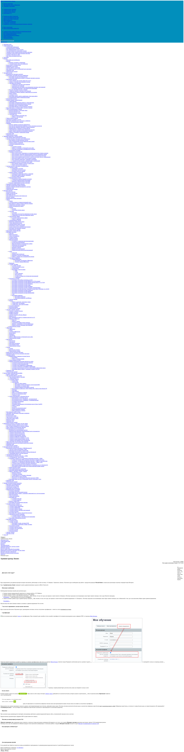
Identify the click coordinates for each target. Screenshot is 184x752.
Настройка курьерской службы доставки (22, 524)
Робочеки (14, 389)
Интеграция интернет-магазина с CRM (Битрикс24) (19, 448)
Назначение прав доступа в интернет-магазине (17, 353)
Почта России (18, 274)
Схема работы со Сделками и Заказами (21, 475)
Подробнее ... (6, 601)
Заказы (8, 199)
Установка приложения (18, 401)
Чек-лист (11, 233)
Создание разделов (13, 511)
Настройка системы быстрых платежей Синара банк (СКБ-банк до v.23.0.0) (30, 289)
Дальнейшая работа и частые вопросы (18, 453)
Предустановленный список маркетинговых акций (21, 141)
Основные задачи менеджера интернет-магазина (18, 53)
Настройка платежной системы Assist (21, 285)
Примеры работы (10, 355)
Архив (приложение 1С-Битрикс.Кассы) (19, 396)
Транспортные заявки (14, 216)
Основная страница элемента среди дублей (17, 424)
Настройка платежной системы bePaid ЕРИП (23, 292)
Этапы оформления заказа (15, 223)
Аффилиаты (9, 327)
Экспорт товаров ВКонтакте (22, 261)
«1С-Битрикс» (20, 747)
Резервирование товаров (15, 113)
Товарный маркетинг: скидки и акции (12, 136)
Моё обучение (93, 616)
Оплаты (11, 207)
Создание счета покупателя (16, 528)
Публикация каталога (11, 98)
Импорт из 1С (12, 316)
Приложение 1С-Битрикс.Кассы (20, 397)
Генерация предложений (18, 85)
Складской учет (13, 114)
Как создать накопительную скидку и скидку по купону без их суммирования (31, 157)
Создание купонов (16, 146)
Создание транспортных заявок (20, 217)
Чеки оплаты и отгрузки (12, 417)
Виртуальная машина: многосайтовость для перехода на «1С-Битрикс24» (30, 465)
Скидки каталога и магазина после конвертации (18, 138)
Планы (11, 330)
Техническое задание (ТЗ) (12, 487)
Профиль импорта (13, 313)
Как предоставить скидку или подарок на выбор (24, 158)
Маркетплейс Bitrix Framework (10, 18)
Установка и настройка (9, 6)
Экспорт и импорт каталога (16, 311)
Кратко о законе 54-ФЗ (11, 374)
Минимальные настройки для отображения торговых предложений (28, 87)
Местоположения (13, 239)
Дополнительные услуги (18, 267)
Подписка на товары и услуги (13, 119)
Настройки (14, 357)
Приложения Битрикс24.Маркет (11, 35)
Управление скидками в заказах (17, 204)
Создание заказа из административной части (20, 202)
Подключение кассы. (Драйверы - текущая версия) (24, 399)
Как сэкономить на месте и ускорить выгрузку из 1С (22, 317)
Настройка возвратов (17, 295)
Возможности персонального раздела (18, 430)
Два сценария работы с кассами (14, 375)
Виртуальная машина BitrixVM (11, 28)
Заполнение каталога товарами (16, 514)
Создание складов (13, 529)
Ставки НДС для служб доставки (20, 304)
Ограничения (15, 268)
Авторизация (4, 42)
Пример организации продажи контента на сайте (21, 361)
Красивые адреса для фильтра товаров (18, 105)
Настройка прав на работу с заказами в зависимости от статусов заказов (27, 493)
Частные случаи (10, 533)
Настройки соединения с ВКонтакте (24, 260)
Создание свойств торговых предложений (19, 510)
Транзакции (12, 335)
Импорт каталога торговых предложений (22, 325)
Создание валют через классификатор (18, 63)
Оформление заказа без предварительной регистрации (19, 443)
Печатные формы (13, 307)
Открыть (3, 537)
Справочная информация (12, 47)
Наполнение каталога (11, 79)
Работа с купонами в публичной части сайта (23, 148)
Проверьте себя (10, 70)
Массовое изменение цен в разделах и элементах (18, 120)
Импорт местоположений (18, 248)
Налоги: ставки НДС (14, 501)
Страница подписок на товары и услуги (19, 437)
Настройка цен (13, 497)
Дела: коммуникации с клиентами (17, 468)
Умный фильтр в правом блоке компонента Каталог (22, 129)
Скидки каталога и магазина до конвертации (17, 166)
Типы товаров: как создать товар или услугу (20, 80)
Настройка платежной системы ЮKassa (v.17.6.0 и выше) (26, 281)
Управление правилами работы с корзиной (22, 173)
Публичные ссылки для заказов (17, 225)
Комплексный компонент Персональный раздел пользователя (24, 431)
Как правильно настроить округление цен (16, 195)
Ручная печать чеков (11, 415)
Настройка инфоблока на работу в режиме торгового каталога (24, 78)
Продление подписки (14, 343)
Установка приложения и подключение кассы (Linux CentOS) (27, 404)
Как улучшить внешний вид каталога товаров (17, 426)
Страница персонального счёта (17, 432)
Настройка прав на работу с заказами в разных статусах (25, 369)
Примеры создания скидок (15, 151)
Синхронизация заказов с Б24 (13, 454)
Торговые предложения (15, 83)
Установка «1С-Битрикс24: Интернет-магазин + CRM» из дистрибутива (29, 461)
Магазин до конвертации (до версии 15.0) (88, 723)
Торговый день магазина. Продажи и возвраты (17, 413)
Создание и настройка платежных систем (22, 279)
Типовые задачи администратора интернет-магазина (19, 52)
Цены (10, 251)
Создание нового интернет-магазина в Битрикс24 (24, 463)
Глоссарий (6, 57)
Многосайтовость (7, 20)
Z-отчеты (14, 406)
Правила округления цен (18, 254)
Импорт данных (16, 321)
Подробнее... (6, 597)
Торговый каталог (7, 72)
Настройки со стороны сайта (22, 386)
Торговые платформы (14, 258)
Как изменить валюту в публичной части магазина (18, 69)
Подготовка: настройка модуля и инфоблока (17, 75)
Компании (11, 263)
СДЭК (16, 272)
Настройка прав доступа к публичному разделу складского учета (25, 479)
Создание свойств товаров (15, 509)
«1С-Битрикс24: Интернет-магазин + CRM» (17, 455)
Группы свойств (13, 237)
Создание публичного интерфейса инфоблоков (23, 366)
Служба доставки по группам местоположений (26, 276)
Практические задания (11, 71)
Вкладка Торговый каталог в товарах (18, 89)
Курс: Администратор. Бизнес (8, 1)
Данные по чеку (16, 395)
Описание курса (7, 44)
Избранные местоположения (19, 245)
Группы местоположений (18, 242)
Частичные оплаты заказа (18, 210)
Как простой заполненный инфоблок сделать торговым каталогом (25, 126)
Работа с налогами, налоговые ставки (21, 301)
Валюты (5, 58)
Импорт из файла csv (14, 318)
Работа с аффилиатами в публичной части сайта (21, 336)
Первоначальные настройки (13, 489)
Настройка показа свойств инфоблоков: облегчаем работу (23, 96)
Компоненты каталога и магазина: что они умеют (15, 423)
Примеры (8, 123)
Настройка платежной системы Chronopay (22, 290)
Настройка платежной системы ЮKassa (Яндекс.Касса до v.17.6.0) (28, 282)
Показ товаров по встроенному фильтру (16, 427)
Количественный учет (14, 111)
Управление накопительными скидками (22, 179)
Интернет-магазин (8, 190)
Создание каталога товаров (13, 503)
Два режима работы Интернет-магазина (16, 137)
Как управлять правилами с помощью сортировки (24, 159)
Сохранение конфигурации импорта (21, 322)
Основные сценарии (17, 474)
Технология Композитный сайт (11, 17)
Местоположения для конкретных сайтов (22, 243)
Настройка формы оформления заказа (18, 470)
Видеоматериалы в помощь (13, 48)
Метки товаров (13, 93)
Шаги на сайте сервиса (20, 383)
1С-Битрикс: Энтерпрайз (9, 22)
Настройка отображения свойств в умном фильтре (21, 102)
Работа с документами (17, 116)
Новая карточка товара (14, 467)
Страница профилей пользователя (17, 436)
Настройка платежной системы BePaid (21, 291)
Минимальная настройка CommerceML (18, 450)
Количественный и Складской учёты (18, 110)
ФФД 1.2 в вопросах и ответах (19, 392)
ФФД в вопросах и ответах (18, 410)
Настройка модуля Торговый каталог (18, 492)
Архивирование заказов (15, 220)
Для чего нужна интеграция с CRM (18, 449)
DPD (16, 270)
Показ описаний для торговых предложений (17, 441)
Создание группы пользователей (20, 364)
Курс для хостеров (7, 27)
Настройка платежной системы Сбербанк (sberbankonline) (26, 287)
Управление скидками (17, 168)
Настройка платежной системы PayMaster (22, 286)
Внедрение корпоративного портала (12, 32)
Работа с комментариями (18, 358)
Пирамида (11, 334)
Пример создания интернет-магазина (12, 483)
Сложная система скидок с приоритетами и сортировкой (26, 160)
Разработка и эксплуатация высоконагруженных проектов (17, 24)
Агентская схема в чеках (12, 418)
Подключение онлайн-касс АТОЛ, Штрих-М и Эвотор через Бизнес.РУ (29, 388)
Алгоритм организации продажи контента (22, 362)
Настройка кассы (16, 402)
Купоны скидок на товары (18, 171)
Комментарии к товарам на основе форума (19, 128)
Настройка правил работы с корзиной (21, 175)
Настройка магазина (11, 232)
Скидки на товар (13, 167)
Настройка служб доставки (18, 269)
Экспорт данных (10, 532)
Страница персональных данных (17, 435)
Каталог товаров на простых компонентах (19, 124)
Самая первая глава (8, 45)
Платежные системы (14, 278)
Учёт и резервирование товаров (14, 109)
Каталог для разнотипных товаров (14, 122)
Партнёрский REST (8, 38)
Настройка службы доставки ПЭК (20, 523)
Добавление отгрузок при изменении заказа (23, 215)
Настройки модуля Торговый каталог (18, 76)
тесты (19, 616)
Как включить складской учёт (19, 115)
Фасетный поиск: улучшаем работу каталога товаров (19, 107)
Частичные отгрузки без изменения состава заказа (24, 214)
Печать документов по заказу (16, 206)
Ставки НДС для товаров (18, 303)
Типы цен (14, 252)
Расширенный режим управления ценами (19, 97)
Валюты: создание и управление (17, 62)
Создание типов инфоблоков (16, 506)
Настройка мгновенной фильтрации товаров (20, 104)
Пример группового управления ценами (19, 132)
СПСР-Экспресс (19, 273)
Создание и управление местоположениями (23, 241)
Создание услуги (13, 94)
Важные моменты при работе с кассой (24, 387)
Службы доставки (13, 264)
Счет (13, 294)
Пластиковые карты (14, 344)
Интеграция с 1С (7, 13)
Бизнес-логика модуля (11, 193)
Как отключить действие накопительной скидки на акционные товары (29, 154)
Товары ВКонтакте (16, 259)
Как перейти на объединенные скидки (18, 140)
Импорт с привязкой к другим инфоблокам (22, 323)
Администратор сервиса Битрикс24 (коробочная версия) (17, 31)
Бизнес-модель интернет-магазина (14, 352)
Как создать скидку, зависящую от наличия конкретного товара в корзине (30, 153)
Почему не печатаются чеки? (19, 393)
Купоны (11, 145)
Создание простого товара (18, 515)
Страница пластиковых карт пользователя (19, 440)
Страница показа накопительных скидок (19, 439)
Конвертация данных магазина (13, 198)
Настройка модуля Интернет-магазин (18, 502)
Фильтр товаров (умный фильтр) (14, 100)
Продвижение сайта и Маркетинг (11, 5)
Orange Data (15, 380)
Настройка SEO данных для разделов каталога (20, 512)
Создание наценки (16, 499)
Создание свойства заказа (15, 527)
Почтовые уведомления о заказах (17, 228)
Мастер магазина (13, 234)
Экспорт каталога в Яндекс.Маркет (18, 314)
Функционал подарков (14, 150)
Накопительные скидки (15, 177)
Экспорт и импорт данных (12, 309)
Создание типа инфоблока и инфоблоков (22, 365)
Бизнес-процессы (7, 36)
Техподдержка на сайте (15, 360)
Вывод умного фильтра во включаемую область (21, 131)
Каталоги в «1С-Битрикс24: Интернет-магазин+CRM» (25, 477)
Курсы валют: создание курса (13, 65)
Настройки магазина (11, 519)
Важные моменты (16, 472)
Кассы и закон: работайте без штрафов (12, 373)
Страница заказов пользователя (17, 433)
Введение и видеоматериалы (13, 484)
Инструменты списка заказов (19, 476)
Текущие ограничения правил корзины (16, 185)
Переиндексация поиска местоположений (22, 250)
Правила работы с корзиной (16, 142)
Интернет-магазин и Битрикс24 (11, 446)
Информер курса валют (12, 66)
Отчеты (8, 347)
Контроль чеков (10, 414)
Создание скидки (13, 520)
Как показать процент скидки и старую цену (23, 163)
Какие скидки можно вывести (19, 164)
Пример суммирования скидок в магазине (19, 182)
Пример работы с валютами (13, 67)
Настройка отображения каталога (17, 518)
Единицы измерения (14, 305)
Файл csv (14, 320)
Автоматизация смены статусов (17, 224)
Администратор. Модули (9, 10)
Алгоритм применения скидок (16, 144)
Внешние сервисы (16, 247)
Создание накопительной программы (21, 180)
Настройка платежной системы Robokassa (22, 283)
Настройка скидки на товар (19, 170)
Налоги (11, 300)
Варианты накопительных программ (21, 181)
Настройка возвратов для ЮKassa (23, 298)
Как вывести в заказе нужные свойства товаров (21, 203)
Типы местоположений (18, 246)
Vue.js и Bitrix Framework (9, 21)
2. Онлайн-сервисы (14, 379)
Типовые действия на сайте (13, 54)
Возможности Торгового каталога (14, 74)
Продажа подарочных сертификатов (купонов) (23, 149)
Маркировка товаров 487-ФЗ (13, 230)
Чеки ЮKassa (15, 391)
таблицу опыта (49, 693)
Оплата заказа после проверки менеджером (19, 226)
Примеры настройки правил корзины (15, 184)
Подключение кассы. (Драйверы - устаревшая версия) (25, 400)
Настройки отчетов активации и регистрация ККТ (27, 384)
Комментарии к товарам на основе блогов (19, 356)
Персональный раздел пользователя (15, 428)
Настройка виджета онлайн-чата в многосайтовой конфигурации (28, 466)
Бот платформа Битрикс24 (9, 34)
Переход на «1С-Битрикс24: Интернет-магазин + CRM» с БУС (27, 462)
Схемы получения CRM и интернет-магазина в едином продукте (28, 459)
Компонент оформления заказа (16, 221)
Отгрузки (11, 211)
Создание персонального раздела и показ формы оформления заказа (28, 367)
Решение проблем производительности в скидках (18, 186)
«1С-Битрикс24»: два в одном (16, 457)
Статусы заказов (13, 299)
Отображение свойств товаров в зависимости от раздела (23, 92)
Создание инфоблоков (14, 507)
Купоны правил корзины (18, 176)
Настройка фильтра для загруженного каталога (20, 106)
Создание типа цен (16, 498)
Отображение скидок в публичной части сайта (20, 162)
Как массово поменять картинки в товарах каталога (22, 127)
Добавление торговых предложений (21, 84)
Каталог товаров (10, 197)
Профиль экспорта (13, 312)
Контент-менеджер (8, 3)
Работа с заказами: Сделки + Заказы (18, 471)
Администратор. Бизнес (9, 12)
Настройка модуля (10, 194)
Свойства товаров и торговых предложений (20, 91)
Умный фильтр (12, 101)
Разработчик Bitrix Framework (10, 16)
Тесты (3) (5, 534)
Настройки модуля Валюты (13, 60)
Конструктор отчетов (14, 349)
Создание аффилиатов (14, 331)
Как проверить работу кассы (13, 411)
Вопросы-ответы (10, 419)
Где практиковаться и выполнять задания (16, 50)
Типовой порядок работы (12, 485)
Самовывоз (17, 277)
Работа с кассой (16, 405)
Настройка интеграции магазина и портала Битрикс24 (22, 452)
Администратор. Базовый (9, 9)
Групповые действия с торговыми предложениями (24, 88)
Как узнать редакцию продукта (14, 56)
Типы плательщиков (14, 236)
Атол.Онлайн (15, 382)
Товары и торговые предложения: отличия (19, 82)
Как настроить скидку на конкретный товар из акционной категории (29, 155)
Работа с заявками (16, 219)
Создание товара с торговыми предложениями (23, 516)
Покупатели (9, 339)
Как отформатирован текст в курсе (14, 49)
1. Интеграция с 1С (14, 378)
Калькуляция (12, 333)
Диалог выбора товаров (12, 118)
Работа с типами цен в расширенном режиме (23, 256)
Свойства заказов (13, 238)
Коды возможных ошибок (18, 409)
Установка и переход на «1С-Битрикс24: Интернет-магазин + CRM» (26, 458)
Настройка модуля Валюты (13, 488)
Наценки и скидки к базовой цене (20, 255)
